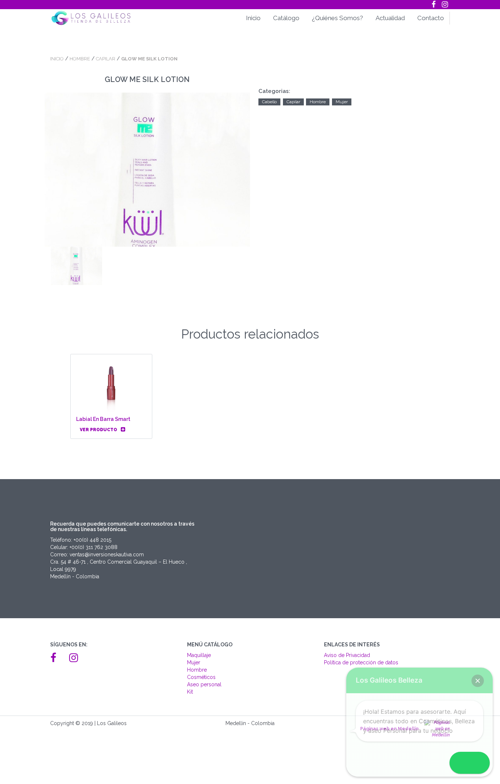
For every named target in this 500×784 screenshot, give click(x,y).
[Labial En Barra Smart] (111, 386)
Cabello (269, 101)
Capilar (105, 58)
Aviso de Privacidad (347, 655)
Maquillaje (199, 655)
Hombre (80, 58)
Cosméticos (201, 677)
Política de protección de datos (361, 662)
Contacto (430, 18)
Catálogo (286, 18)
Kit (190, 692)
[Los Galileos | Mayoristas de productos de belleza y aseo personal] (96, 18)
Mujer (342, 101)
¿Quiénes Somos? (337, 18)
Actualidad (390, 18)
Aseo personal (204, 684)
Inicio (253, 18)
